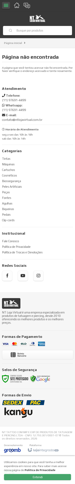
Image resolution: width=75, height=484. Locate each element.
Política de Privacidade (16, 246)
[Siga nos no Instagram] (38, 276)
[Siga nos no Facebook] (7, 276)
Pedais (6, 214)
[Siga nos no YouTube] (23, 276)
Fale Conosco (10, 241)
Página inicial (13, 43)
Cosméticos (9, 175)
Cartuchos (8, 170)
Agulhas (7, 203)
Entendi (38, 477)
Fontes (6, 197)
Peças (6, 192)
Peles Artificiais (12, 186)
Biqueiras (8, 209)
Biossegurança (11, 181)
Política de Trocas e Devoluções (22, 252)
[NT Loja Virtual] (37, 18)
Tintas (6, 158)
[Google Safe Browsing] (40, 378)
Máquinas (8, 164)
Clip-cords (8, 220)
